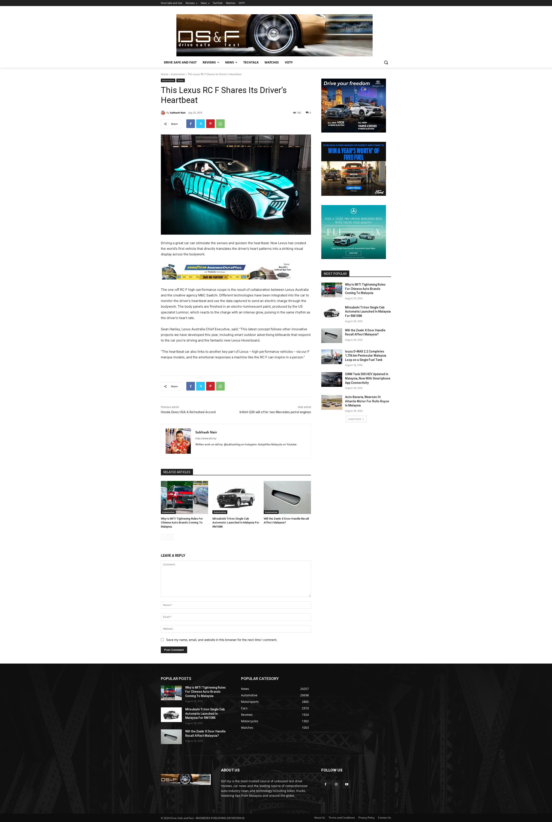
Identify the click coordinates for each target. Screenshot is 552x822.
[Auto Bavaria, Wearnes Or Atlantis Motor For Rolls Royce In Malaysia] (331, 402)
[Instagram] (336, 784)
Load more (354, 419)
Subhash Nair (178, 112)
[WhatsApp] (220, 123)
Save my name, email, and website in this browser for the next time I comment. (221, 640)
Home (164, 74)
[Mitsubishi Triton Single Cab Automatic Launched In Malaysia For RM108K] (236, 497)
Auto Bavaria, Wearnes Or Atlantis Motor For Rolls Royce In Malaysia (367, 401)
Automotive (178, 74)
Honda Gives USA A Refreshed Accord (188, 412)
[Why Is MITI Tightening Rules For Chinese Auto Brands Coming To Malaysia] (184, 497)
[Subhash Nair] (163, 113)
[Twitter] (200, 123)
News (180, 80)
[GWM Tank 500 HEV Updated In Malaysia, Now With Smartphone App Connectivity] (331, 379)
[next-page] (170, 537)
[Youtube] (346, 784)
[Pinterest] (210, 123)
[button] (386, 62)
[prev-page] (163, 537)
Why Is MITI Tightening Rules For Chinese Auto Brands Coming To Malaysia (182, 522)
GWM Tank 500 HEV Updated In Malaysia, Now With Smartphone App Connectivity (367, 378)
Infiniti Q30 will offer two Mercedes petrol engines (275, 412)
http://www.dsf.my (205, 438)
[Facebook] (190, 123)
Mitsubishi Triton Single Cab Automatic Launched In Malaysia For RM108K (235, 522)
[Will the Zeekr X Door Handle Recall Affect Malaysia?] (287, 497)
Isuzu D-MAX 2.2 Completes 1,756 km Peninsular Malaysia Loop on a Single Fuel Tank (365, 356)
